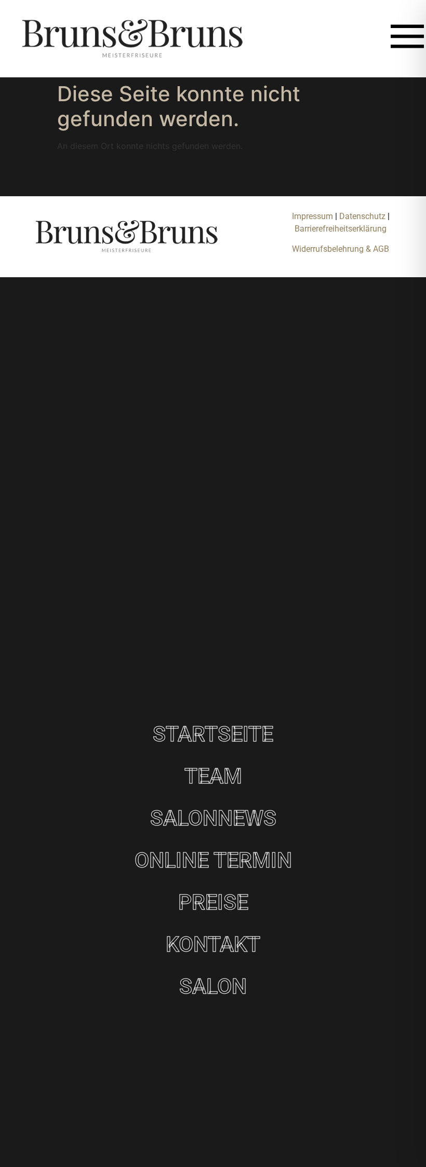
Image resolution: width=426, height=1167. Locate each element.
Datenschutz (363, 216)
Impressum (312, 216)
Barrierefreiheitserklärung (341, 229)
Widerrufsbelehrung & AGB (340, 249)
